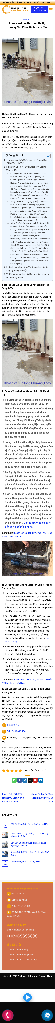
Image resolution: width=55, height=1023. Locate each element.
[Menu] (50, 9)
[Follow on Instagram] (14, 936)
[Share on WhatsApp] (14, 780)
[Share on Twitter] (24, 780)
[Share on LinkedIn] (40, 780)
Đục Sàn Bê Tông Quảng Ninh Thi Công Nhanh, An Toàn (29, 834)
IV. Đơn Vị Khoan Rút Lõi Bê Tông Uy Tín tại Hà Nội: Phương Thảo (27, 276)
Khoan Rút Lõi (27, 19)
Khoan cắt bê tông (19, 949)
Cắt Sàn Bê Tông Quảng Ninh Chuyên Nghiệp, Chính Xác (28, 844)
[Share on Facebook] (19, 780)
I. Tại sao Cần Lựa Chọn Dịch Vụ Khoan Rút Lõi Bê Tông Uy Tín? (26, 162)
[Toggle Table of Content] (47, 155)
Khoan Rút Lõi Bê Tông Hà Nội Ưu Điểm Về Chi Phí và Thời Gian (13, 798)
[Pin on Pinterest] (35, 780)
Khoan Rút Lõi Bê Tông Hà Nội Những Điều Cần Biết (41, 798)
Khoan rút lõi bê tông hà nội (23, 959)
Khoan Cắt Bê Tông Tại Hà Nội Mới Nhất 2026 (30, 853)
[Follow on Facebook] (9, 936)
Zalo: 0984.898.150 (16, 731)
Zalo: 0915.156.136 (20, 906)
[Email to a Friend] (30, 780)
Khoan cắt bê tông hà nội (22, 954)
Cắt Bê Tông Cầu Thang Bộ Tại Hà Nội (29, 824)
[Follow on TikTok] (19, 936)
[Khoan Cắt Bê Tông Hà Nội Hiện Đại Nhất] (15, 9)
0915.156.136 (18, 893)
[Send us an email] (30, 936)
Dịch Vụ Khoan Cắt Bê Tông (20, 929)
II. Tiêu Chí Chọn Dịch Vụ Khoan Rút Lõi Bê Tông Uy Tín (26, 169)
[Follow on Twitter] (25, 936)
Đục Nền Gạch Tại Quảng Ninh (25, 861)
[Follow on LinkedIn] (35, 936)
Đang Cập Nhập (19, 899)
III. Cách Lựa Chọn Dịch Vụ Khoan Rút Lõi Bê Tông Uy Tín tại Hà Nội (27, 269)
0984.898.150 (13, 725)
